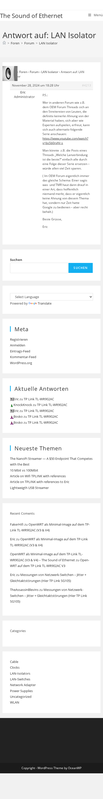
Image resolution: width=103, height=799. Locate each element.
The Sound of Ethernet (31, 15)
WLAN (14, 702)
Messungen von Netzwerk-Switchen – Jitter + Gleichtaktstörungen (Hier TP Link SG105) (48, 595)
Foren (23, 72)
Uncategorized (21, 696)
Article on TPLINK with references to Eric (39, 481)
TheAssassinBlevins (24, 589)
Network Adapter (23, 685)
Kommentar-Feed (23, 357)
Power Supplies (21, 691)
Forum (34, 72)
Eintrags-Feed (20, 351)
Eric (12, 539)
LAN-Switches (20, 679)
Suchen (16, 259)
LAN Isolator (48, 43)
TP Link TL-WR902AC (39, 399)
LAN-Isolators (20, 673)
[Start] (4, 43)
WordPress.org (21, 363)
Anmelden (17, 345)
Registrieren (19, 339)
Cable (14, 661)
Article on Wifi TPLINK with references (38, 476)
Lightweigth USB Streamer (29, 487)
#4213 (86, 85)
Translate (45, 303)
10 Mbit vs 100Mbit (24, 470)
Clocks (15, 667)
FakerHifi (17, 524)
